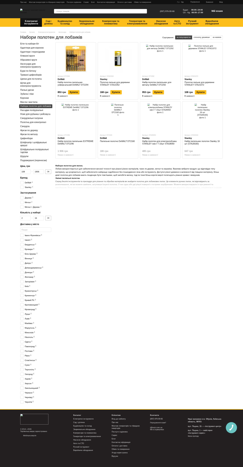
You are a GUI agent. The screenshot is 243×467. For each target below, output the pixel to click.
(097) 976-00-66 (167, 11)
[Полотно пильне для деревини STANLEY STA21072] (202, 59)
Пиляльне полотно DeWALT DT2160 (117, 141)
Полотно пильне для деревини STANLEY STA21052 (115, 83)
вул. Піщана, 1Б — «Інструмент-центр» (204, 426)
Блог (93, 2)
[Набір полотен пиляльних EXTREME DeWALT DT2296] (76, 117)
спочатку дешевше (202, 37)
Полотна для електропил (33, 122)
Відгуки (115, 456)
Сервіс (86, 2)
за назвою (217, 37)
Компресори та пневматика (110, 22)
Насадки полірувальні (31, 110)
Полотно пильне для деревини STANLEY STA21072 (199, 83)
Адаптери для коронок (32, 47)
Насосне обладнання (161, 22)
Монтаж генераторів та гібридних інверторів (46, 2)
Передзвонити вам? (158, 423)
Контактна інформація (106, 2)
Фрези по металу (29, 134)
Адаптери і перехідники (32, 51)
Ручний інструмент (192, 22)
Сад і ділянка (48, 22)
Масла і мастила (28, 102)
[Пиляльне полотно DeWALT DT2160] (118, 117)
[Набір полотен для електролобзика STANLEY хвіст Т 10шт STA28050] (160, 117)
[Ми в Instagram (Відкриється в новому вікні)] (166, 2)
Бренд (23, 177)
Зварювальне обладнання (86, 22)
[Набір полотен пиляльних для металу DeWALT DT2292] (160, 59)
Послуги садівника (74, 2)
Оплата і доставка (124, 2)
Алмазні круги (27, 56)
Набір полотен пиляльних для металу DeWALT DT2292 (156, 83)
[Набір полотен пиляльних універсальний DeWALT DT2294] (76, 59)
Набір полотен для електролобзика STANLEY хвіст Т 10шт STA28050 (159, 142)
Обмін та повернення (142, 2)
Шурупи (24, 156)
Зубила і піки (27, 94)
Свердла (25, 126)
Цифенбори (26, 138)
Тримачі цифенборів (31, 75)
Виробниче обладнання (212, 22)
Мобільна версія (29, 436)
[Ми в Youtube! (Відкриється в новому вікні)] (170, 2)
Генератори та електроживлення (137, 22)
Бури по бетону (28, 71)
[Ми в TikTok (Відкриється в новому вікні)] (173, 2)
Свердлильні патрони (31, 118)
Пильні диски (27, 90)
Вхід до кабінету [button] (119, 419)
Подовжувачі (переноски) (33, 160)
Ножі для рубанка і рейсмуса (35, 114)
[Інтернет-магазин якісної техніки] (34, 419)
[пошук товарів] (144, 11)
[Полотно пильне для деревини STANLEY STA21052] (118, 59)
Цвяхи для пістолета (31, 79)
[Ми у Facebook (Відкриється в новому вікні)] (163, 2)
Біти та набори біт (29, 43)
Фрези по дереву (29, 130)
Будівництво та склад (65, 22)
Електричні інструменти (31, 22)
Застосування (28, 193)
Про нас (23, 2)
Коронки (24, 98)
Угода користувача (120, 453)
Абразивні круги (28, 60)
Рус (178, 2)
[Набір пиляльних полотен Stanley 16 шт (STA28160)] (202, 117)
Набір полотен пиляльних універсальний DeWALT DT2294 (73, 83)
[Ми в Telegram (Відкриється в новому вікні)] (159, 2)
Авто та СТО (177, 22)
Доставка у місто (29, 224)
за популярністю (184, 37)
